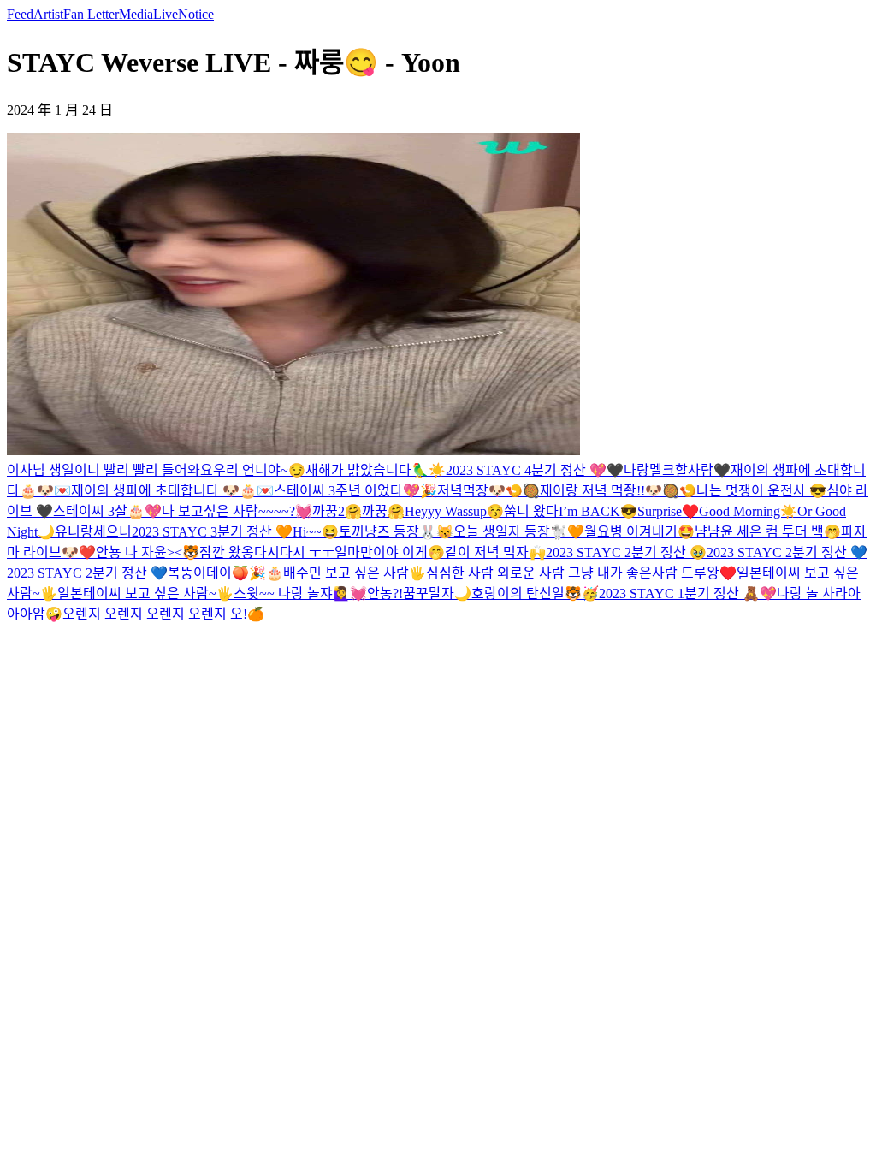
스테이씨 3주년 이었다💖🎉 (355, 491)
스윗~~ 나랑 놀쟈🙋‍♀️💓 (300, 593)
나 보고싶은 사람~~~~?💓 (237, 511)
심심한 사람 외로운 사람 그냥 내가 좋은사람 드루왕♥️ (581, 573)
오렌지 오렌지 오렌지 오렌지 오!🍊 (163, 614)
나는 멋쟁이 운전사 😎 (761, 491)
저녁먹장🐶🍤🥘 (488, 491)
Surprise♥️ (668, 511)
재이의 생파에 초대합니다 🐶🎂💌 (172, 491)
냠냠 (707, 532)
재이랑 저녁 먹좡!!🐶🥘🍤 (618, 491)
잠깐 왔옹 (226, 552)
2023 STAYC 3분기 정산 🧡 (212, 532)
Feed (20, 14)
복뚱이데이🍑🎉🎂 (225, 573)
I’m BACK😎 (598, 511)
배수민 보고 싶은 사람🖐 (354, 573)
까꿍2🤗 (337, 511)
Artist (48, 14)
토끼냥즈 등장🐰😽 (396, 532)
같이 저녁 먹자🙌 (495, 552)
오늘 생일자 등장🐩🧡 (518, 532)
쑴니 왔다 (531, 511)
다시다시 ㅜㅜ (294, 552)
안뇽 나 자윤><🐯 (147, 552)
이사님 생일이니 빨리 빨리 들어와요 (110, 470)
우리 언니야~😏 (259, 470)
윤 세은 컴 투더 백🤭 (780, 532)
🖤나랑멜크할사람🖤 (669, 470)
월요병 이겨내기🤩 (639, 532)
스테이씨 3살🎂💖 (107, 511)
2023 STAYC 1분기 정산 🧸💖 (688, 593)
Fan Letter (91, 14)
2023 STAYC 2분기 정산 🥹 (626, 552)
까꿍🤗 (383, 511)
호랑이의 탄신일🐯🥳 (535, 593)
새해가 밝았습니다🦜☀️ (375, 470)
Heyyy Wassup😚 (454, 511)
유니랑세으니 (93, 532)
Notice (196, 14)
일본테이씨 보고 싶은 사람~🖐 (145, 593)
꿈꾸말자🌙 (437, 593)
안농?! (385, 593)
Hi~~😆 (316, 532)
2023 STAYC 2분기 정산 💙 (787, 552)
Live (165, 14)
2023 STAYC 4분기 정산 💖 (526, 470)
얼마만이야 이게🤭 (389, 552)
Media (136, 14)
